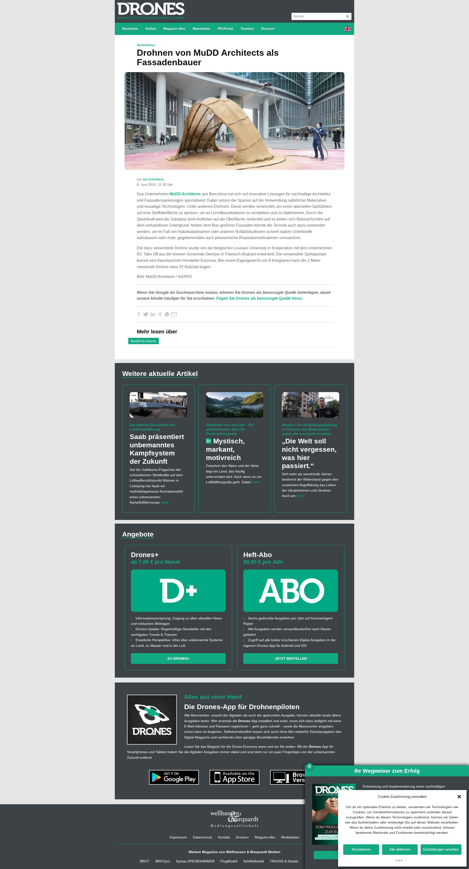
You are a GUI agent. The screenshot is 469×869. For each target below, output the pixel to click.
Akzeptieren (361, 849)
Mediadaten (290, 837)
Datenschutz (202, 837)
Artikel (150, 29)
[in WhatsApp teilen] (167, 314)
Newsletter (201, 29)
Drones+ (268, 29)
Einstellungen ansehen (441, 849)
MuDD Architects (185, 194)
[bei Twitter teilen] (146, 314)
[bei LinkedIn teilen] (153, 314)
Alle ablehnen (399, 849)
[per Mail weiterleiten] (174, 314)
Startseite (130, 29)
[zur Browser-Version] (295, 777)
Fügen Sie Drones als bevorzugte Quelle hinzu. (259, 298)
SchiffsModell (253, 861)
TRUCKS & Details (284, 861)
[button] (459, 796)
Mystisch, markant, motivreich (225, 449)
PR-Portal (225, 29)
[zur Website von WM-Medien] (234, 819)
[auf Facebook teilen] (138, 314)
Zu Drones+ (178, 658)
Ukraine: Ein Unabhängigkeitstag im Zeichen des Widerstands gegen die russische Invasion (309, 429)
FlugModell (228, 861)
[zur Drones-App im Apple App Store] (235, 777)
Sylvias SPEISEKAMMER (195, 861)
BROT (144, 861)
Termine (247, 29)
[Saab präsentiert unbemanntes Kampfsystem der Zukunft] (158, 407)
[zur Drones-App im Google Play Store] (174, 777)
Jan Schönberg (153, 179)
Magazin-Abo (174, 29)
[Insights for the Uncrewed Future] (149, 8)
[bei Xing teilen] (160, 314)
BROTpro (162, 861)
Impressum (178, 837)
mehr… (166, 502)
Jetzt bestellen (291, 658)
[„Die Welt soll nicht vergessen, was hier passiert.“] (310, 407)
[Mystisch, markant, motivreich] (234, 407)
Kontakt (224, 837)
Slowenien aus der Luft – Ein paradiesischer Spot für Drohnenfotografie (230, 429)
